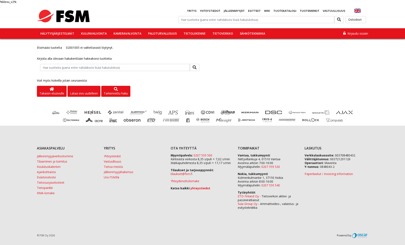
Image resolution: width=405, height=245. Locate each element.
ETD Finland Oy (248, 196)
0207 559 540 (270, 185)
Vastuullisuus (334, 11)
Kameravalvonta (127, 33)
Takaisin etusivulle (51, 93)
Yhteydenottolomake (185, 181)
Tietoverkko (222, 33)
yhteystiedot (200, 188)
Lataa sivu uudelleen (84, 93)
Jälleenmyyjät (234, 11)
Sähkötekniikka (252, 33)
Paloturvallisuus (162, 33)
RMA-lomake (46, 193)
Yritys (192, 11)
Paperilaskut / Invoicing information (329, 174)
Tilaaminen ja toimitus (52, 161)
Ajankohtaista (46, 172)
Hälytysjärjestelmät (57, 33)
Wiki (267, 11)
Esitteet (254, 11)
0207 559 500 (203, 155)
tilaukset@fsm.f (181, 174)
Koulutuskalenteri (49, 167)
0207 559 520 (270, 167)
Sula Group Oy (247, 204)
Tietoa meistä (113, 167)
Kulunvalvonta (94, 33)
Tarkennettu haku (116, 93)
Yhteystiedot (210, 11)
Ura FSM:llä (111, 177)
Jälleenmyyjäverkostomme (55, 156)
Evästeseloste (46, 177)
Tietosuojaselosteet (50, 182)
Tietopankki (45, 188)
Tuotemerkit (309, 11)
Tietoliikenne (195, 33)
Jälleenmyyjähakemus (118, 172)
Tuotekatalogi (284, 11)
